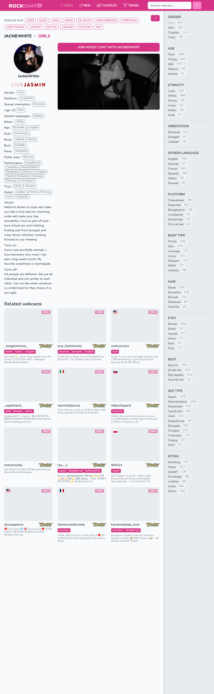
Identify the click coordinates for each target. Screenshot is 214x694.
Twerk (10, 176)
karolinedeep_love (125, 525)
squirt (62, 471)
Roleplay (23, 176)
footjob (89, 351)
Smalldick (21, 151)
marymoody (13, 465)
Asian (69, 20)
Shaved (28, 157)
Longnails (22, 196)
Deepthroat (33, 163)
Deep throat (15, 27)
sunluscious (120, 346)
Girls (44, 36)
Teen (21, 110)
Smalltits (19, 145)
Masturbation (107, 20)
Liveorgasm (26, 180)
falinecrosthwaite (71, 525)
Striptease (129, 20)
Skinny (32, 139)
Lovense (35, 27)
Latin (30, 20)
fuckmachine (92, 471)
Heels (33, 192)
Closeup (37, 176)
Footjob (41, 172)
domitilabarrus (69, 406)
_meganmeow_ (16, 346)
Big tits (52, 27)
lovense (64, 351)
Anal (55, 20)
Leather (21, 192)
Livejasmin (26, 98)
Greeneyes (21, 133)
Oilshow (28, 172)
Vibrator (30, 186)
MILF (98, 27)
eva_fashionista (70, 346)
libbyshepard (121, 406)
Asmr (9, 196)
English (38, 116)
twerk (9, 351)
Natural (19, 139)
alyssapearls (14, 525)
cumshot (117, 530)
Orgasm (67, 27)
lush (115, 351)
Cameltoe (12, 167)
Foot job (85, 27)
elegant (29, 351)
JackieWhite (28, 76)
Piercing (45, 192)
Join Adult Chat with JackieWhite (108, 47)
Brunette (18, 127)
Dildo (43, 20)
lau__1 (63, 465)
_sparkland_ (13, 406)
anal (8, 411)
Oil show (84, 20)
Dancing (11, 180)
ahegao (18, 411)
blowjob (77, 351)
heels (18, 351)
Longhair (33, 127)
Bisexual (38, 104)
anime (29, 411)
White (20, 121)
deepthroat (76, 471)
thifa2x (116, 465)
